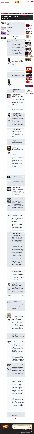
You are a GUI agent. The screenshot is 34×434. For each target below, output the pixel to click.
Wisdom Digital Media (21, 432)
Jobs (15, 13)
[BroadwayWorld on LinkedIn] (26, 429)
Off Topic (31, 15)
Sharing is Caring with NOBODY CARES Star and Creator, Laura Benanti (28, 45)
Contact (21, 431)
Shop (19, 13)
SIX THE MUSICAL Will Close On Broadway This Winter (3, 35)
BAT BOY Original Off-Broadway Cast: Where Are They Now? (10, 23)
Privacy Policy (30, 432)
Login (30, 13)
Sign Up (29, 427)
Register (27, 13)
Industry (12, 13)
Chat (13, 13)
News (8, 13)
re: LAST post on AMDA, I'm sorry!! (16, 89)
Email (13, 36)
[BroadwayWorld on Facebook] (23, 429)
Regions (28, 431)
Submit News (25, 431)
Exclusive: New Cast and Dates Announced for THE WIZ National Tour (3, 39)
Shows (10, 13)
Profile (9, 100)
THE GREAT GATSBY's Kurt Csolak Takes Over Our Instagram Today (9, 34)
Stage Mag (23, 13)
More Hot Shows (27, 85)
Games (21, 13)
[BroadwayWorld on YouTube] (31, 429)
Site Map (31, 431)
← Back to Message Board (4, 18)
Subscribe (17, 36)
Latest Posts (27, 15)
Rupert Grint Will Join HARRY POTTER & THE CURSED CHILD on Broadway (3, 24)
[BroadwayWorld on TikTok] (28, 429)
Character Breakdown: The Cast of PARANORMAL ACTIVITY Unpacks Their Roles (10, 27)
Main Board (24, 15)
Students (17, 13)
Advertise (17, 431)
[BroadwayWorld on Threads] (29, 429)
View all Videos (27, 64)
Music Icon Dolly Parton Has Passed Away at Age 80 (3, 30)
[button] (32, 13)
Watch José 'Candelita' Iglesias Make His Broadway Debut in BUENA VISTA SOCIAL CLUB (29, 56)
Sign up (31, 93)
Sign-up (29, 1)
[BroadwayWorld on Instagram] (25, 429)
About (18, 431)
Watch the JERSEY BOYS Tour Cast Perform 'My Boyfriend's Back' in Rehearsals (29, 62)
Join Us (23, 431)
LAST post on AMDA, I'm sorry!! (16, 40)
